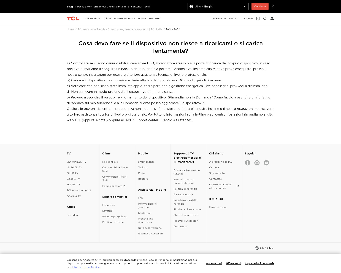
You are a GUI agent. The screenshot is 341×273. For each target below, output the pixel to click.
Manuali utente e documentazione (184, 181)
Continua (260, 6)
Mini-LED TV (74, 167)
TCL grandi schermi (79, 190)
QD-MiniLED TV (76, 161)
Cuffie (141, 173)
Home (70, 29)
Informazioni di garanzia (147, 205)
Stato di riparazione (186, 215)
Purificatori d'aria (113, 222)
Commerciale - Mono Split (115, 169)
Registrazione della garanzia (185, 202)
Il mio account (218, 207)
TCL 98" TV (74, 184)
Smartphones (146, 161)
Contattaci (144, 213)
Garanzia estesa (183, 194)
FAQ (140, 198)
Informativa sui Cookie (86, 267)
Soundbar (73, 215)
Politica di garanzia (185, 188)
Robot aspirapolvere (114, 216)
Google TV (73, 178)
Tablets (142, 167)
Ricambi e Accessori (150, 233)
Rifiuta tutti (233, 263)
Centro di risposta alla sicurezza (220, 186)
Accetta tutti (214, 263)
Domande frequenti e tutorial (187, 172)
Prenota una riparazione (145, 220)
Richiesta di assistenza (187, 209)
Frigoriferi (108, 205)
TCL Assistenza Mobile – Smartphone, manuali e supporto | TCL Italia (120, 29)
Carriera (214, 167)
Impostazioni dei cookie (259, 263)
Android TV (74, 195)
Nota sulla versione (150, 227)
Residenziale (110, 161)
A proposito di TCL (220, 161)
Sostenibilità (217, 173)
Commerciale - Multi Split (114, 178)
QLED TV (72, 173)
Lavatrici (107, 210)
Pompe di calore (112, 186)
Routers (143, 178)
